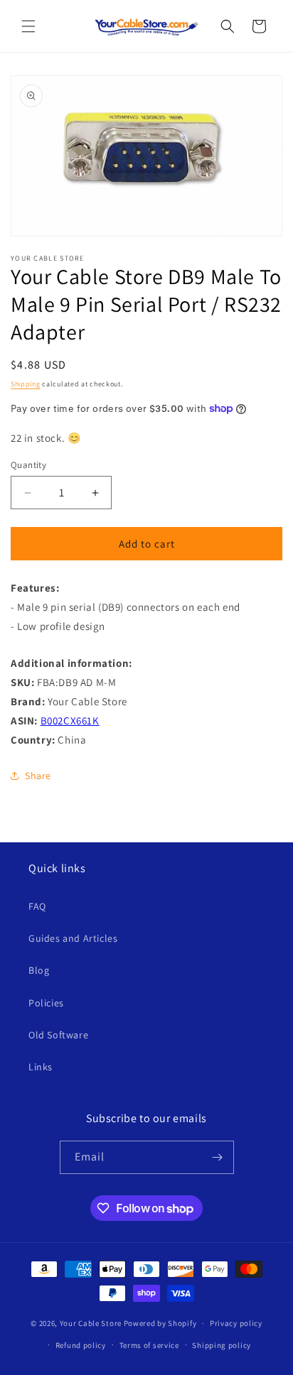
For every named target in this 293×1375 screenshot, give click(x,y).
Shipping (26, 383)
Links (40, 1066)
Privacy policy (236, 1323)
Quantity (28, 465)
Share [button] (38, 775)
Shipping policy (221, 1345)
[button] (28, 26)
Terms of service (149, 1345)
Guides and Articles (72, 938)
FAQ (37, 906)
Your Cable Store (91, 1323)
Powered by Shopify (160, 1323)
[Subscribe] (217, 1157)
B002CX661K (70, 720)
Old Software (58, 1034)
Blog (38, 970)
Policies (46, 1002)
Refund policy (80, 1345)
